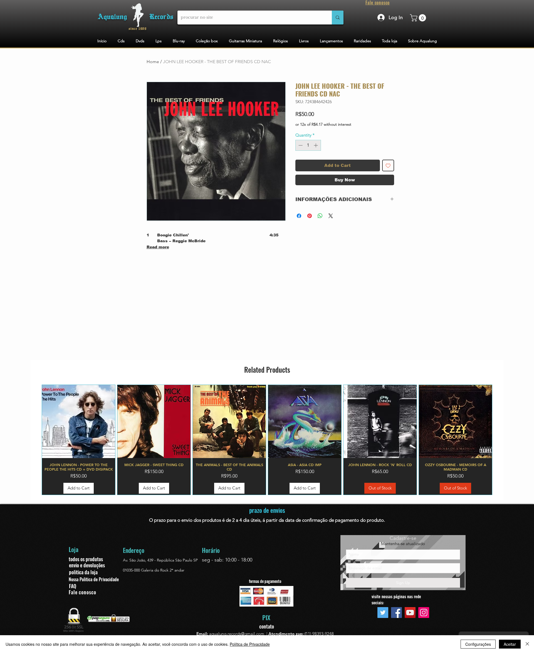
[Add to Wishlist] (388, 166)
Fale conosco (82, 592)
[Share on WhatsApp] (320, 215)
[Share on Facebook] (299, 215)
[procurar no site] (337, 17)
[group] (267, 439)
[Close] (527, 644)
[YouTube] (410, 612)
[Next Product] (500, 439)
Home (153, 61)
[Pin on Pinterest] (309, 215)
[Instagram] (423, 612)
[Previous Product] (33, 439)
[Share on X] (330, 215)
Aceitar (510, 644)
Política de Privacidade (250, 644)
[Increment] (316, 145)
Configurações (478, 644)
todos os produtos (86, 559)
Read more (158, 247)
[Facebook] (396, 612)
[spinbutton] (308, 145)
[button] (419, 17)
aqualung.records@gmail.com (236, 633)
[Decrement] (300, 145)
